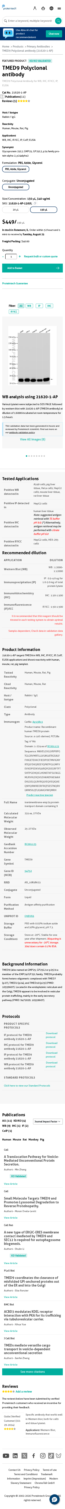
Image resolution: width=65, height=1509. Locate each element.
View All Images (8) (32, 439)
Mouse (17, 1139)
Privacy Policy (31, 1469)
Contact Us (14, 1469)
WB (29, 305)
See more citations (32, 1371)
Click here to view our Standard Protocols (27, 1085)
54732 (28, 870)
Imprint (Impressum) (34, 1478)
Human (6, 1139)
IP (39, 305)
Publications (12, 96)
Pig (42, 1139)
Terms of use (50, 1469)
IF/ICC (13, 311)
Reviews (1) (9, 101)
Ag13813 (37, 721)
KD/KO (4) (20, 1120)
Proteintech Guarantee (15, 283)
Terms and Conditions (26, 1474)
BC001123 (53, 746)
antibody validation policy (22, 432)
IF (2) (25, 1125)
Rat (25, 1139)
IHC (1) (16, 1125)
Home (5, 46)
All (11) (7, 1120)
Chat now (54, 33)
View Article (11, 1183)
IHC (49, 305)
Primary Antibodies (38, 46)
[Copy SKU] (35, 203)
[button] (54, 1499)
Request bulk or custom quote (41, 256)
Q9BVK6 (29, 916)
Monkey (33, 1139)
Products (18, 46)
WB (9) (6, 1125)
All (21, 305)
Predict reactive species (39, 795)
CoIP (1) (7, 1131)
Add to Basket (14, 268)
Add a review (24, 1391)
